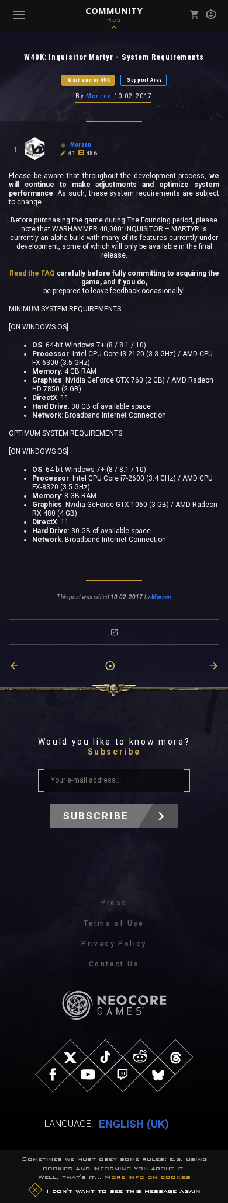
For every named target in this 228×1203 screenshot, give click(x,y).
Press (114, 903)
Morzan (99, 96)
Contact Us (114, 964)
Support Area (145, 80)
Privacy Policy (114, 944)
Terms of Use (114, 923)
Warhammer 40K (89, 80)
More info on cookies (148, 1176)
